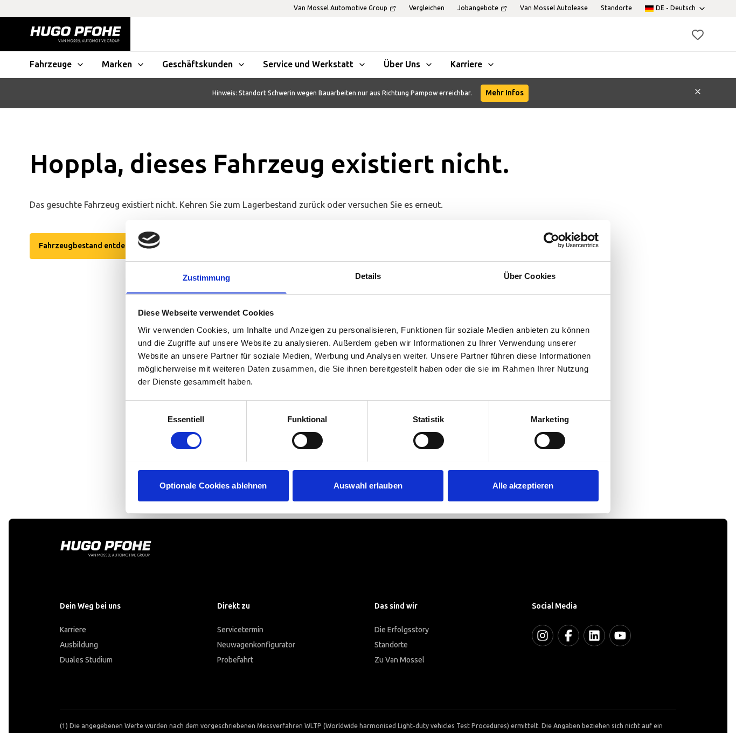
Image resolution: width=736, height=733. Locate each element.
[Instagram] (542, 635)
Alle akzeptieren (523, 485)
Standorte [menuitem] (616, 8)
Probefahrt (235, 660)
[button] (697, 34)
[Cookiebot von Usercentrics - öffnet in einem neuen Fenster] (551, 240)
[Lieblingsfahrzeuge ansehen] (697, 34)
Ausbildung (79, 645)
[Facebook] (568, 635)
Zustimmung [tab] (207, 277)
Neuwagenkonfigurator (256, 645)
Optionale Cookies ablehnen (213, 485)
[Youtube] (620, 635)
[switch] (307, 440)
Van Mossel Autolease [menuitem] (554, 8)
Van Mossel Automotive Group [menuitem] (340, 8)
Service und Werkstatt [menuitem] (308, 64)
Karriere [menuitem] (466, 64)
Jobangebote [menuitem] (477, 8)
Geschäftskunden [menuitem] (197, 64)
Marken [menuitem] (117, 64)
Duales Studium (86, 660)
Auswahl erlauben (368, 485)
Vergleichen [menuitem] (427, 8)
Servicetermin (240, 629)
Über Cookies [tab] (530, 275)
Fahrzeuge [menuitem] (51, 64)
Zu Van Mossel (399, 660)
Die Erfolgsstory (401, 629)
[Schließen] (697, 93)
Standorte (391, 645)
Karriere (73, 629)
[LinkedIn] (594, 635)
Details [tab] (368, 275)
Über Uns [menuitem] (402, 64)
